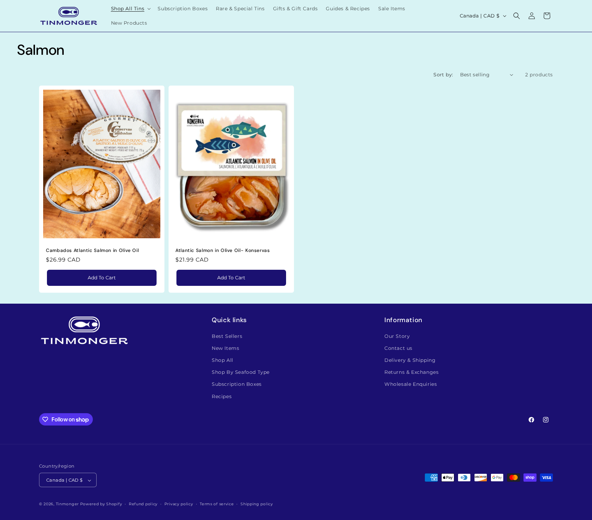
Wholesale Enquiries (410, 384)
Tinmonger (67, 504)
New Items (225, 348)
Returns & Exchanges (411, 372)
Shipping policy (257, 504)
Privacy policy (178, 504)
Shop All (222, 360)
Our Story (397, 336)
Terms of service (217, 504)
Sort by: (443, 75)
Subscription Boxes (237, 384)
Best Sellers (227, 336)
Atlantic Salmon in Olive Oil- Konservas (222, 250)
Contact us (398, 348)
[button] (130, 8)
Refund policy (143, 504)
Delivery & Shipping (409, 360)
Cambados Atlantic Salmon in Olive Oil (92, 250)
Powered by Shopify (101, 504)
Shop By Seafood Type (241, 372)
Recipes (222, 396)
